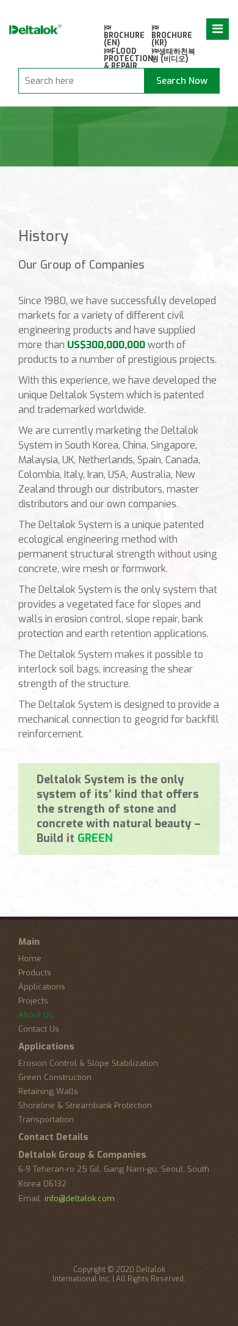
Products (34, 972)
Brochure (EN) (124, 39)
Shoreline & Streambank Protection (85, 1105)
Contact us (38, 1029)
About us (35, 1015)
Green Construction (55, 1077)
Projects (33, 1001)
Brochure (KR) (171, 39)
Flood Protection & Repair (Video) (127, 63)
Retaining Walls (48, 1091)
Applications (41, 986)
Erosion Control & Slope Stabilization (88, 1063)
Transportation (46, 1119)
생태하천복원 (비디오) (173, 56)
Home (29, 958)
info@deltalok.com (80, 1198)
